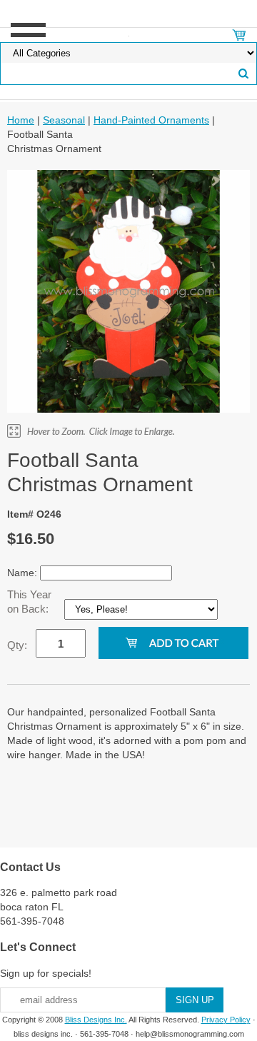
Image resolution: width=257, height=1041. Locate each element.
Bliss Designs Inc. (96, 1019)
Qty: (17, 645)
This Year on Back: (29, 601)
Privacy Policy (226, 1019)
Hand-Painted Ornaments (151, 120)
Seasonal (64, 120)
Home (20, 120)
